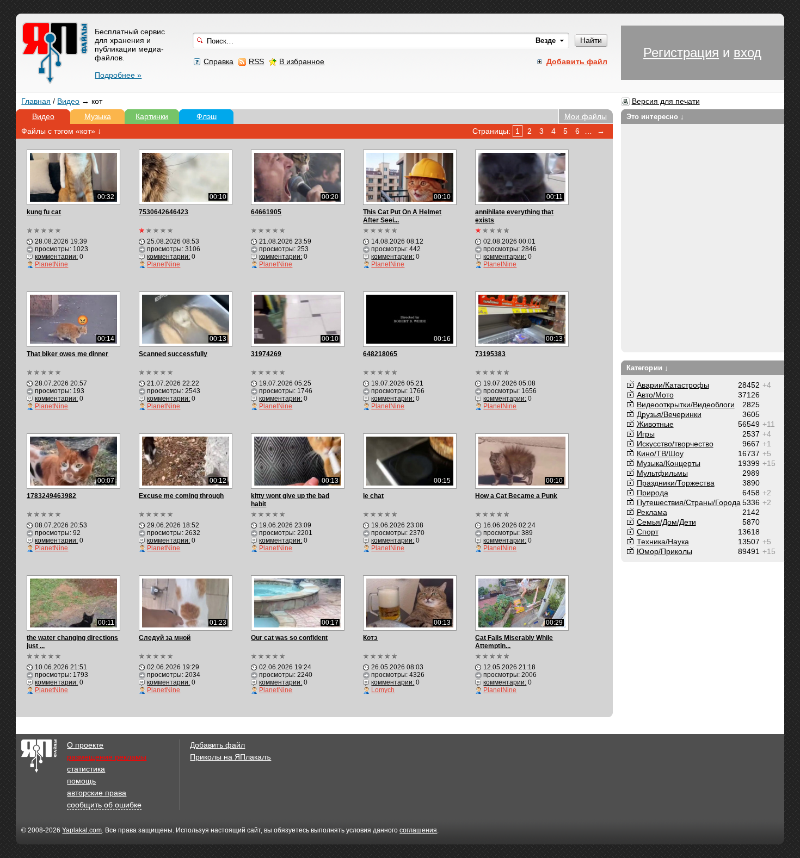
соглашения (418, 830)
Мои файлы (585, 116)
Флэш (206, 116)
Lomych (383, 690)
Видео (68, 101)
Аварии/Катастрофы (673, 385)
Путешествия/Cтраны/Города (689, 502)
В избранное (301, 61)
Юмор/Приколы (664, 551)
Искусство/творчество (675, 443)
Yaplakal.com (82, 830)
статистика (86, 768)
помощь (81, 780)
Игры (646, 434)
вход (747, 52)
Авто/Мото (655, 394)
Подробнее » (118, 75)
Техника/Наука (663, 541)
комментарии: (56, 256)
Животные (655, 424)
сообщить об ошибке (104, 804)
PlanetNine (51, 264)
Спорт (648, 531)
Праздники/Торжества (676, 482)
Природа (652, 492)
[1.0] (156, 230)
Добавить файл (217, 745)
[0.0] (44, 230)
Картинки (152, 116)
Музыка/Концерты (668, 463)
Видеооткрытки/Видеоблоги (686, 404)
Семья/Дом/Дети (666, 522)
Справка (218, 61)
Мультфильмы (662, 473)
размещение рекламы (106, 757)
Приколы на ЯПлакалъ (230, 757)
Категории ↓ (647, 368)
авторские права (96, 792)
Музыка (97, 116)
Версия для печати (666, 101)
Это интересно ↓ (655, 117)
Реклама (652, 512)
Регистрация (681, 52)
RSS (256, 61)
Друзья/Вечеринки (669, 414)
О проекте (85, 745)
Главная (36, 101)
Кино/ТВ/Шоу (660, 453)
